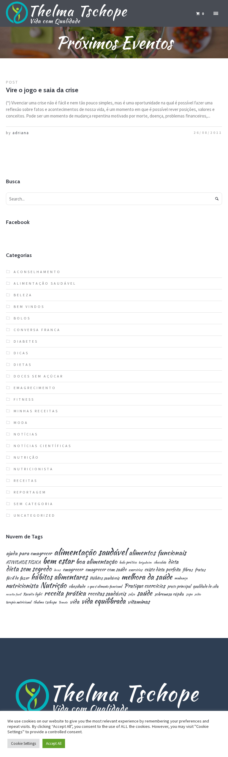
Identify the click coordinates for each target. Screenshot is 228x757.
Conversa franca (37, 329)
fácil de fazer (17, 578)
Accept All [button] (53, 743)
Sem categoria (33, 503)
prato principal (179, 586)
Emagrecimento (35, 387)
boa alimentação (96, 561)
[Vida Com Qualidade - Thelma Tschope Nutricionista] (114, 697)
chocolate (160, 562)
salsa (131, 594)
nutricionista (22, 585)
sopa (189, 594)
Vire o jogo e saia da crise (42, 90)
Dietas (23, 364)
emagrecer (73, 569)
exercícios (135, 570)
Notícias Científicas (43, 445)
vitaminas (139, 601)
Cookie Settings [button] (23, 743)
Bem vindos (29, 306)
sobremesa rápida (169, 594)
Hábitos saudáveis (104, 578)
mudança (181, 578)
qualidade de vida (205, 586)
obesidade (77, 586)
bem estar (58, 561)
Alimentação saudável (45, 283)
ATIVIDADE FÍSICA (23, 562)
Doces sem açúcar (38, 376)
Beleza (23, 295)
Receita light (32, 594)
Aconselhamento (37, 271)
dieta (173, 562)
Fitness (24, 399)
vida (74, 601)
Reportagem (30, 492)
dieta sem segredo (29, 568)
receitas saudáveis (107, 593)
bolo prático (128, 563)
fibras (188, 570)
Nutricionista (33, 469)
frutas (200, 570)
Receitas (25, 480)
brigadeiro (145, 562)
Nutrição (26, 457)
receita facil (13, 594)
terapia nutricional (18, 602)
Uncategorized (35, 515)
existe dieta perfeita (162, 569)
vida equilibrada (103, 601)
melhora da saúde (146, 577)
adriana (20, 132)
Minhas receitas (36, 411)
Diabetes (26, 341)
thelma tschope (44, 602)
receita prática (65, 593)
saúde (144, 593)
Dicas (21, 353)
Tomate (63, 602)
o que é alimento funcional (104, 586)
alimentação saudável (90, 552)
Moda (21, 422)
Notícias (26, 434)
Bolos (22, 318)
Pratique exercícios (144, 586)
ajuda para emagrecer (29, 553)
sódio (197, 594)
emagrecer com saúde (105, 569)
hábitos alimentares (59, 577)
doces (57, 570)
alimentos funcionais (157, 552)
